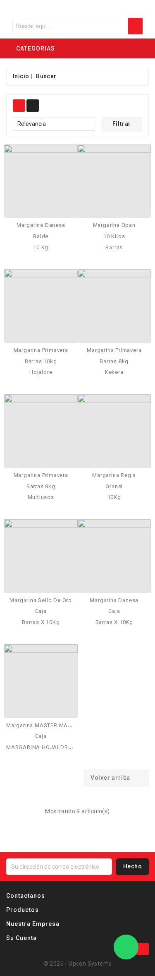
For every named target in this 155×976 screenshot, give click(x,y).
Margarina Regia (114, 475)
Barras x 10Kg (41, 622)
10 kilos (114, 236)
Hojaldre (40, 372)
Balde (40, 236)
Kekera (114, 372)
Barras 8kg (114, 361)
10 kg (40, 247)
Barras (114, 247)
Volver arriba (116, 778)
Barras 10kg (41, 361)
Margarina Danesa (41, 225)
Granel (114, 486)
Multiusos (41, 497)
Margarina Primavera (41, 350)
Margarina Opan (114, 225)
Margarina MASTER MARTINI (43, 725)
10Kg (114, 497)
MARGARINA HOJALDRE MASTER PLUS (58, 747)
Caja (41, 611)
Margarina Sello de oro (41, 600)
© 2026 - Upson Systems (77, 963)
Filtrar (121, 123)
